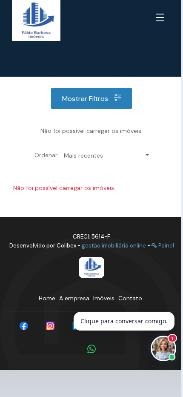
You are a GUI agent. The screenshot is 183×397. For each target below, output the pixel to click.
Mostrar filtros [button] (86, 98)
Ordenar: (46, 155)
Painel (165, 245)
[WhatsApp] (91, 348)
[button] (161, 18)
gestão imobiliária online (114, 245)
